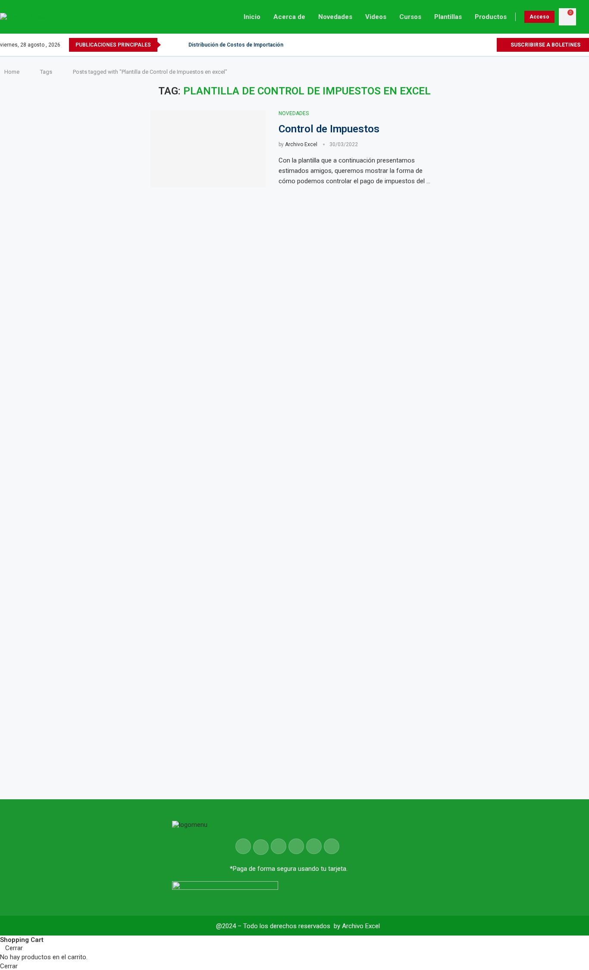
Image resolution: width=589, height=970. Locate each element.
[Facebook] (460, 44)
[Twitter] (470, 44)
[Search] (584, 16)
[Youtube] (479, 44)
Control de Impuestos (329, 129)
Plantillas (448, 17)
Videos (375, 17)
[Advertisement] (522, 396)
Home (11, 72)
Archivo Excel (301, 144)
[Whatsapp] (489, 44)
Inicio (252, 17)
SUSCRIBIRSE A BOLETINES (544, 45)
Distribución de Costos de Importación (235, 45)
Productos (491, 17)
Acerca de (289, 17)
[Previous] (169, 45)
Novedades (335, 17)
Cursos (410, 17)
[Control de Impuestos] (208, 148)
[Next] (180, 45)
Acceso (539, 17)
